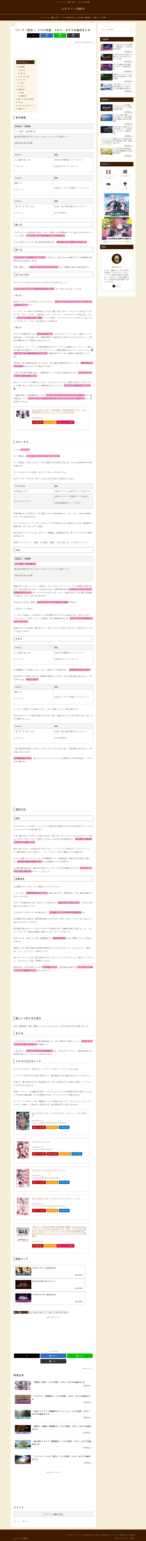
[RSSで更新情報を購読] (119, 286)
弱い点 (22, 73)
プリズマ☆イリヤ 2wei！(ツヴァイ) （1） (49, 1170)
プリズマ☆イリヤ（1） (41, 1141)
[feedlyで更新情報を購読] (116, 286)
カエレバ (41, 418)
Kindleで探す (64, 1127)
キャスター (25, 1312)
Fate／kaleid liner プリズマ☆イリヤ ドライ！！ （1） (56, 1198)
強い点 (22, 70)
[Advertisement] (53, 49)
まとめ (20, 102)
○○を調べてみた (123, 1535)
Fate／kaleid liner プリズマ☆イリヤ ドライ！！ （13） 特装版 (59, 1114)
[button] (73, 35)
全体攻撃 (60, 1312)
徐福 (31, 960)
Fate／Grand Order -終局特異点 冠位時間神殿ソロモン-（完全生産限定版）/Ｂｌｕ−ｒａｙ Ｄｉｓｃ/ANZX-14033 (59, 411)
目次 (19, 62)
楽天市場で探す (37, 422)
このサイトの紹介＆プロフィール (105, 1535)
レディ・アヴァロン (25, 951)
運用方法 (21, 89)
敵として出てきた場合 (26, 99)
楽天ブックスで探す (39, 1127)
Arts (32, 1312)
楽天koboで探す (52, 1154)
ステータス (22, 80)
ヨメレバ (41, 1120)
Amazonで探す (50, 422)
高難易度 (23, 96)
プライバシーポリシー (75, 1535)
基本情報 (21, 67)
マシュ (54, 957)
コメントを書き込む (53, 1514)
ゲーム (53, 1312)
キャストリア (78, 947)
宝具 (21, 83)
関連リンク (22, 108)
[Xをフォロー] (114, 286)
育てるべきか (25, 76)
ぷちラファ (117, 266)
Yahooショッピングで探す (65, 422)
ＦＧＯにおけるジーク (26, 105)
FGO (17, 1312)
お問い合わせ (88, 1535)
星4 (67, 1312)
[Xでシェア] (33, 35)
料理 (132, 1535)
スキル (22, 86)
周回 (21, 92)
